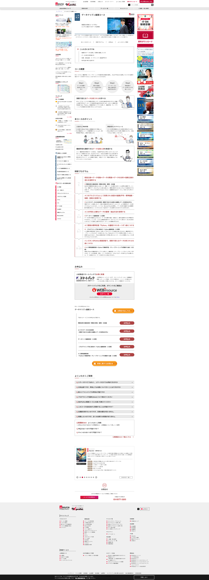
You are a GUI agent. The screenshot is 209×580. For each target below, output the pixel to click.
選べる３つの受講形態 (66, 524)
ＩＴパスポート (111, 534)
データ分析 (59, 206)
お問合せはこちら (123, 311)
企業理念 (133, 529)
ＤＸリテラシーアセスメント (114, 521)
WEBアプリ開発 (65, 557)
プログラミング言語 (61, 196)
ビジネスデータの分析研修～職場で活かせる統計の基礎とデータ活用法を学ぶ (109, 202)
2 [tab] (82, 477)
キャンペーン (124, 8)
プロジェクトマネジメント (63, 193)
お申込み (111, 42)
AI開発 (62, 555)
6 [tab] (91, 477)
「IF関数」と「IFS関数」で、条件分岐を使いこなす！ (65, 121)
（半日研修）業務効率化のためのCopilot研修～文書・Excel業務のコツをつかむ (64, 113)
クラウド (59, 218)
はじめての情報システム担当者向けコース (64, 178)
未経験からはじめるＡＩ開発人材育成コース (64, 157)
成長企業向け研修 (59, 149)
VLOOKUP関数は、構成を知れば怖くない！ (64, 130)
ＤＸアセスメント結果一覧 (114, 522)
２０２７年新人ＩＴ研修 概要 (91, 555)
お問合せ (147, 1)
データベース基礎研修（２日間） (96, 216)
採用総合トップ (135, 521)
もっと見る (69, 117)
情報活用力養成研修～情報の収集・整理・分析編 (100, 184)
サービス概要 (64, 521)
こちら (117, 297)
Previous (77, 477)
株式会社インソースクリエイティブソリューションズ (140, 564)
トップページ (71, 573)
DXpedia (133, 536)
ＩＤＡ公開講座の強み (66, 525)
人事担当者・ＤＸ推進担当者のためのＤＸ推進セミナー (116, 559)
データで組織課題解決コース (63, 168)
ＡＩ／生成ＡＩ (60, 190)
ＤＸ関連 (59, 187)
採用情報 (93, 1)
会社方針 (115, 573)
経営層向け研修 (88, 544)
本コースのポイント (86, 42)
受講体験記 (110, 543)
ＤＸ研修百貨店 (88, 524)
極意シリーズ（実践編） (90, 532)
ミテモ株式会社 (135, 557)
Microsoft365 (60, 215)
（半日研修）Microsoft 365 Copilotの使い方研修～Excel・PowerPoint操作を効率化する (64, 107)
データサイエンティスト (66, 560)
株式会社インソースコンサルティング (140, 561)
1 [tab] (80, 477)
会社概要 (85, 1)
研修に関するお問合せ (105, 363)
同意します (144, 577)
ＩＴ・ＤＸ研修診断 (89, 521)
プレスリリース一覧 (112, 540)
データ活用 (63, 558)
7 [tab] (93, 477)
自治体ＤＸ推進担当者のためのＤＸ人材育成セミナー (116, 556)
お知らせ (100, 1)
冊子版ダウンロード (81, 463)
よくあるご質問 (120, 1)
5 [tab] (89, 477)
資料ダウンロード (132, 1)
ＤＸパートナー (109, 1)
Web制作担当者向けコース (63, 171)
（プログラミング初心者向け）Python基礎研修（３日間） (103, 229)
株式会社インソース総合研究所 (138, 566)
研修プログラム (100, 42)
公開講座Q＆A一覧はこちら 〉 (123, 437)
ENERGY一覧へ (126, 477)
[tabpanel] (104, 458)
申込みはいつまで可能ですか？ (87, 429)
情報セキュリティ (61, 212)
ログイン (103, 294)
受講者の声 (110, 542)
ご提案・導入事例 (144, 8)
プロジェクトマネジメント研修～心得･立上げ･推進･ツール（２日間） (63, 59)
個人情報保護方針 (129, 573)
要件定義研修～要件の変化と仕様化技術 (63, 77)
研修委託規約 (138, 573)
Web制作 (59, 209)
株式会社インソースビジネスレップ (139, 560)
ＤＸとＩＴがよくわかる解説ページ (78, 505)
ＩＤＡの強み (64, 522)
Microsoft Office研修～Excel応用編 (65, 102)
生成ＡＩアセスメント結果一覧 (115, 525)
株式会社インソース (136, 555)
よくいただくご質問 (123, 42)
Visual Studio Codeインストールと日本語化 (64, 126)
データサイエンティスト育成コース (64, 164)
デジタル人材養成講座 (113, 563)
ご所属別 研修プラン (89, 522)
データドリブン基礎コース (63, 161)
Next (96, 477)
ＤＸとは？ (63, 527)
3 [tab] (84, 477)
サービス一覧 (104, 8)
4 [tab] (86, 477)
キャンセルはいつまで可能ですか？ (89, 432)
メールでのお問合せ (89, 497)
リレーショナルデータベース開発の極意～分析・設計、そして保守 (63, 68)
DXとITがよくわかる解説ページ (71, 1)
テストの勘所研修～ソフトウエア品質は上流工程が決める (63, 63)
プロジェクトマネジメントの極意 (115, 561)
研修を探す (85, 8)
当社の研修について (65, 8)
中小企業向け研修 (59, 147)
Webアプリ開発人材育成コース (64, 174)
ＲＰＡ (58, 199)
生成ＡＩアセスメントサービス (115, 524)
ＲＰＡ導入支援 (111, 527)
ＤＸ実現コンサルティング (114, 529)
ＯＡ (58, 203)
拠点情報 (133, 527)
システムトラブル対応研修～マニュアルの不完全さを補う (63, 72)
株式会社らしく (135, 558)
